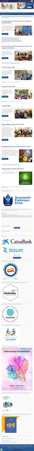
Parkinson (14, 101)
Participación (17, 49)
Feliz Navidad (17, 186)
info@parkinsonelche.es (22, 216)
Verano (3, 82)
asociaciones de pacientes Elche (14, 38)
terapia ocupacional (16, 63)
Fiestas (15, 49)
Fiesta (7, 101)
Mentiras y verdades (3, 14)
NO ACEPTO (19, 449)
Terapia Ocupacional (21, 49)
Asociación (4, 101)
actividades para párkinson (6, 62)
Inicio (1, 9)
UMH (6, 142)
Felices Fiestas (13, 186)
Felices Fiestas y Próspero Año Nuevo (13, 168)
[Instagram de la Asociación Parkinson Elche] (5, 1)
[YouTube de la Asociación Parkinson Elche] (4, 1)
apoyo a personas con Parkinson (17, 37)
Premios (17, 101)
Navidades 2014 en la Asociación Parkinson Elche (16, 146)
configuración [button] (14, 447)
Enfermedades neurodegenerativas (14, 39)
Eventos (26, 9)
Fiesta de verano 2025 (8, 67)
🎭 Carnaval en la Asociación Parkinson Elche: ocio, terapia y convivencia (17, 47)
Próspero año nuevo (5, 187)
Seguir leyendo (5, 77)
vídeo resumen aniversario (10, 41)
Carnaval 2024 (6, 105)
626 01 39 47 (14, 216)
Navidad (20, 186)
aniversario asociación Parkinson (7, 37)
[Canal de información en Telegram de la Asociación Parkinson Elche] (7, 1)
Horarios (23, 9)
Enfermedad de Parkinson (5, 39)
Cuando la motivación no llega (6, 440)
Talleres (20, 68)
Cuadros (16, 164)
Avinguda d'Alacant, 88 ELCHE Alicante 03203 (12, 215)
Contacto (7, 11)
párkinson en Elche (19, 40)
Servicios (15, 9)
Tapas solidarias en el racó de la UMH (13, 124)
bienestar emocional (13, 62)
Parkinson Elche (14, 40)
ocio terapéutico (11, 63)
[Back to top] (32, 449)
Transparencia (3, 11)
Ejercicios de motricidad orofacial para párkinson (8, 438)
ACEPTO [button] (14, 449)
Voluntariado (10, 9)
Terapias (20, 101)
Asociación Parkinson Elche (6, 38)
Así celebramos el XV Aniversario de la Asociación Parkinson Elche (16, 21)
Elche (18, 164)
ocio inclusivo (6, 63)
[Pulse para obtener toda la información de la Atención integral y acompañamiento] (25, 5)
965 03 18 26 (10, 216)
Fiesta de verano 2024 (8, 86)
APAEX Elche (4, 164)
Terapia (10, 120)
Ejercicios (19, 9)
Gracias (4, 142)
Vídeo (10, 125)
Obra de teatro (10, 101)
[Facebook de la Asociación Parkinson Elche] (1, 1)
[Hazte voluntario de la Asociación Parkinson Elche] (8, 5)
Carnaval (13, 49)
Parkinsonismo (8, 14)
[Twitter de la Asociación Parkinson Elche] (2, 1)
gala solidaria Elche (8, 40)
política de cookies (23, 447)
